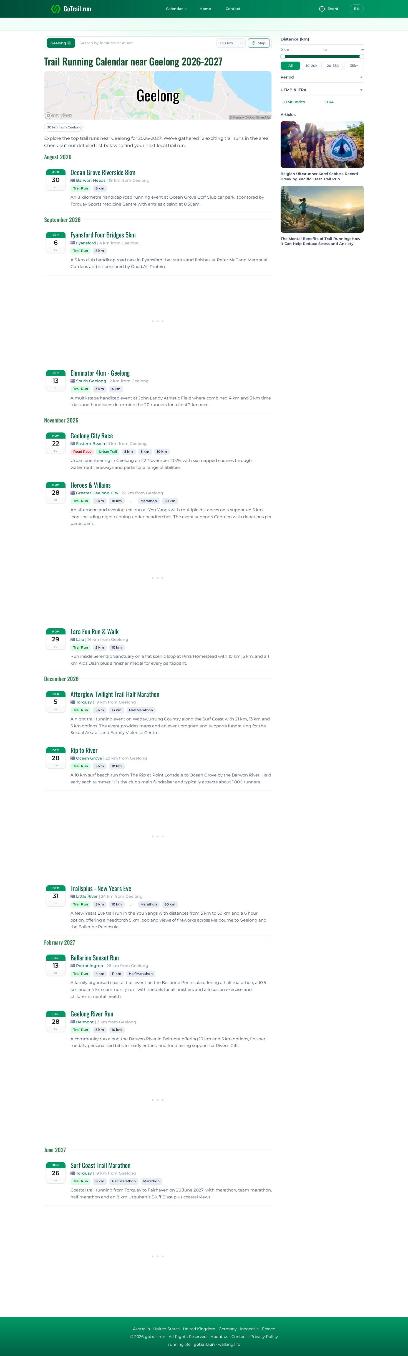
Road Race (82, 452)
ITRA (329, 102)
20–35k (333, 66)
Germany (228, 1328)
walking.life (229, 1344)
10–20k (312, 66)
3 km (99, 389)
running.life (179, 1344)
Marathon (148, 501)
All (290, 66)
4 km (116, 389)
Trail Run (80, 188)
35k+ (354, 66)
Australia (141, 1328)
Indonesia (249, 1328)
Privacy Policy (264, 1336)
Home (205, 8)
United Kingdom (199, 1328)
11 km (116, 974)
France (268, 1328)
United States (166, 1328)
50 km (170, 501)
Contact (233, 8)
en (357, 8)
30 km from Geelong (64, 127)
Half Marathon (141, 710)
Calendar (174, 8)
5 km (99, 251)
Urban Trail (108, 452)
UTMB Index (294, 102)
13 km (117, 710)
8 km (99, 188)
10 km (162, 452)
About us (219, 1336)
